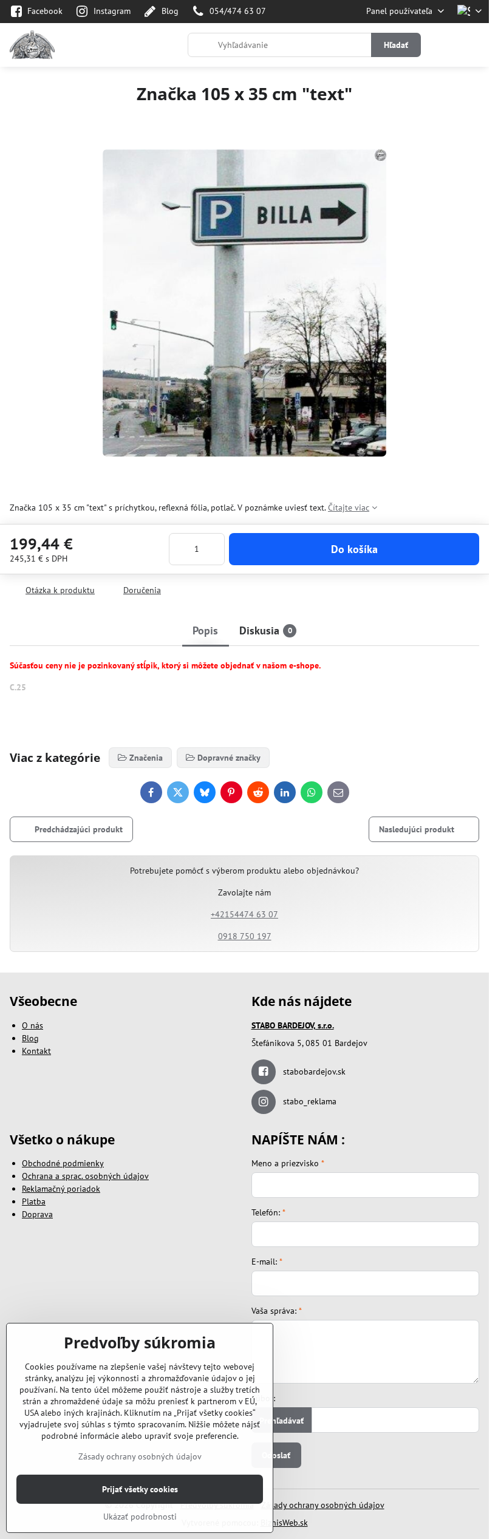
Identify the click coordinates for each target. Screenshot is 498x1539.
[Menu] (474, 45)
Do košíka (354, 549)
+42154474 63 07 (244, 914)
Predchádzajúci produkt (79, 829)
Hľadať (396, 44)
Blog (30, 1038)
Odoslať (276, 1455)
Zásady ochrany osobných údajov (322, 1505)
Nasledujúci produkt (416, 829)
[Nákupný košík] (445, 45)
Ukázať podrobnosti (140, 1516)
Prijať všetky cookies (140, 1489)
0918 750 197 (244, 936)
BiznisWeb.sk (284, 1522)
